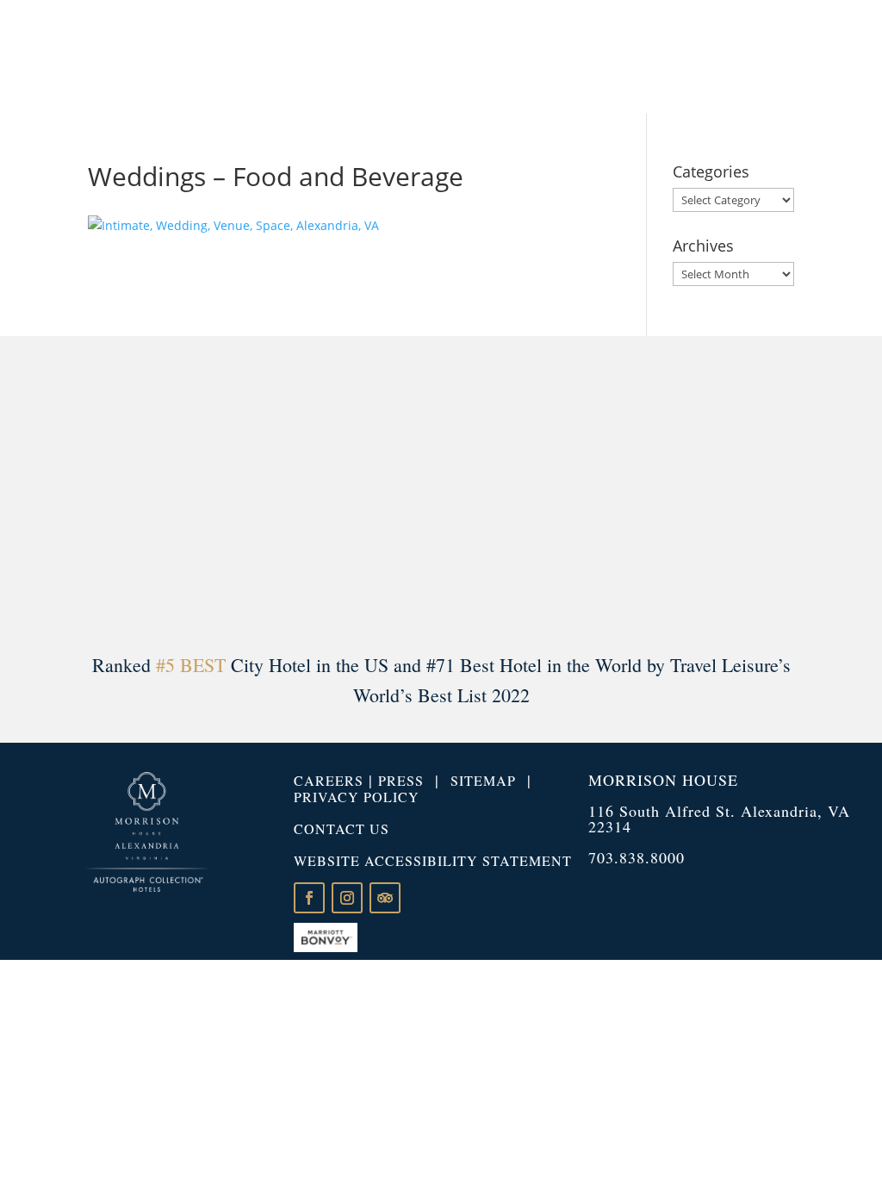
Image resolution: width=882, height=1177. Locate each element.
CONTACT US (341, 828)
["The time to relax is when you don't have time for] (441, 489)
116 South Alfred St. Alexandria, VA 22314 (719, 818)
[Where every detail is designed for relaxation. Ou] (64, 489)
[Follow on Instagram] (347, 897)
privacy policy (356, 797)
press (401, 780)
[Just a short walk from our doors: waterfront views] (629, 489)
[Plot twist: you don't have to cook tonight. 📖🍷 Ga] (253, 489)
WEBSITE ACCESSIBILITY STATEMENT (433, 860)
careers (328, 780)
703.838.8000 (636, 857)
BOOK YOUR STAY (777, 56)
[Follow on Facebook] (309, 897)
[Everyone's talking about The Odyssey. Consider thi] (818, 489)
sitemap (483, 780)
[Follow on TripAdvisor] (385, 897)
